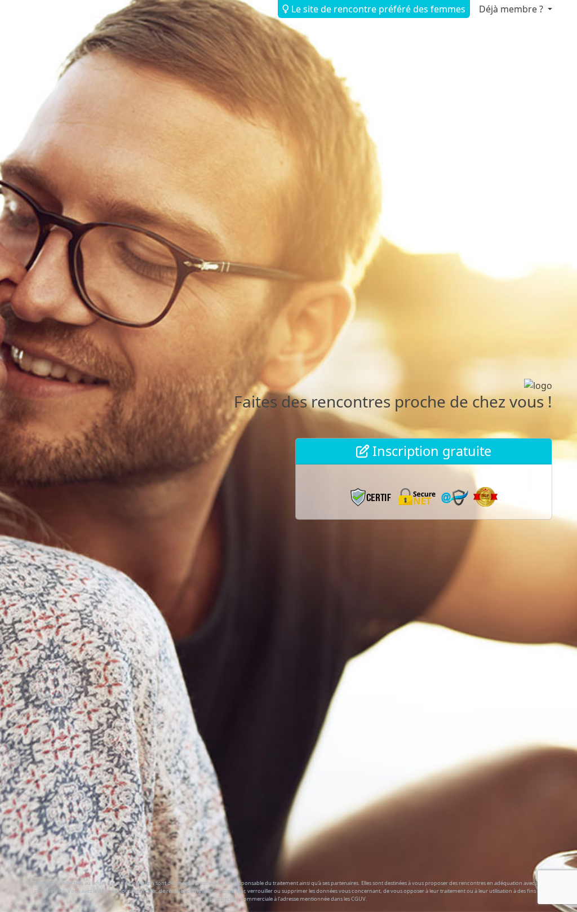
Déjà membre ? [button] (512, 9)
